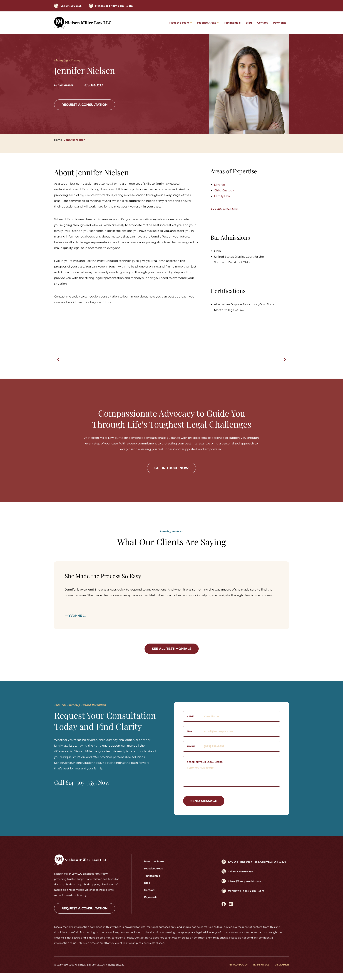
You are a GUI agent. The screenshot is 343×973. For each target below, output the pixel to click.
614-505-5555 (93, 85)
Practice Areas (206, 22)
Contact (262, 22)
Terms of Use (261, 964)
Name (190, 716)
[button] (58, 359)
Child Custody (224, 190)
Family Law (222, 196)
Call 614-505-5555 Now (82, 782)
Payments (279, 22)
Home (58, 139)
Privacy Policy (238, 964)
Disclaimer (282, 964)
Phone (191, 746)
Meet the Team (179, 22)
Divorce (219, 184)
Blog (249, 22)
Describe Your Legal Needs (205, 762)
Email (190, 731)
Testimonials (232, 22)
